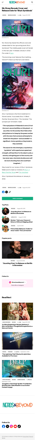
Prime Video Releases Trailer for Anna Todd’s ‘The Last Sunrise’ (21, 229)
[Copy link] (9, 192)
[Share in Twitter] (6, 192)
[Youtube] (15, 426)
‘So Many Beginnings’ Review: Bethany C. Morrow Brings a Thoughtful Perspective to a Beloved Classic (17, 326)
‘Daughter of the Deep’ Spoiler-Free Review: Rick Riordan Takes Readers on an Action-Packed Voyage (17, 385)
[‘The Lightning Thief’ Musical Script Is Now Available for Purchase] (17, 341)
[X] (7, 426)
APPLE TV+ (14, 217)
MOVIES (13, 208)
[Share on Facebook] (3, 192)
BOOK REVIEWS (6, 322)
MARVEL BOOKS (12, 15)
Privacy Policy (26, 436)
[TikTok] (19, 426)
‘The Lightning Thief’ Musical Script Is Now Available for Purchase (16, 355)
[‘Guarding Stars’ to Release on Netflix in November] (5, 211)
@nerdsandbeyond (18, 282)
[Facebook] (3, 426)
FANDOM (10, 351)
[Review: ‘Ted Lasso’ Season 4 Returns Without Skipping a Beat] (5, 220)
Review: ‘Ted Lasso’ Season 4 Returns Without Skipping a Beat (22, 221)
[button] (3, 2)
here (11, 53)
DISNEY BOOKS (21, 379)
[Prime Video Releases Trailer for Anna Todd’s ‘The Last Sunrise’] (5, 228)
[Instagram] (11, 426)
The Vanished (23, 172)
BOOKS (4, 15)
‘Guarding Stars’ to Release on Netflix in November (21, 212)
